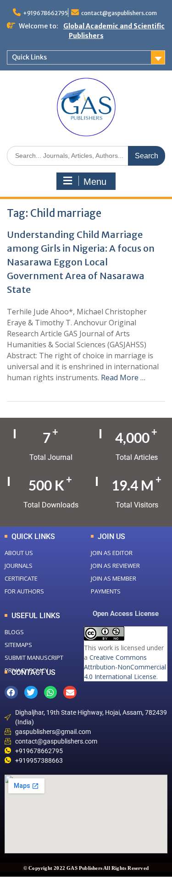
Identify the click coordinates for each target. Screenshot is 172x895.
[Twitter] (31, 692)
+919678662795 (45, 13)
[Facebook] (11, 692)
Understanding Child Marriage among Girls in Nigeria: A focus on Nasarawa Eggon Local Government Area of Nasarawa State (81, 262)
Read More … (123, 377)
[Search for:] (86, 155)
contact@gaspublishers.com (119, 13)
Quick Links (29, 57)
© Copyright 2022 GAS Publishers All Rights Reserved (86, 868)
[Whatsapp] (50, 692)
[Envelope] (70, 692)
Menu (94, 182)
